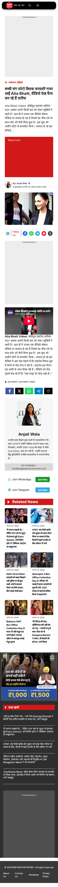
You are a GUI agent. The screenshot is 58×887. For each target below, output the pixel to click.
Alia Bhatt (13, 382)
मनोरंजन (12, 82)
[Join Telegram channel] (37, 233)
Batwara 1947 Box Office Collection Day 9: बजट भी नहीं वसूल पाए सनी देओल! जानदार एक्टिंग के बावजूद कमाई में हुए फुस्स (15, 631)
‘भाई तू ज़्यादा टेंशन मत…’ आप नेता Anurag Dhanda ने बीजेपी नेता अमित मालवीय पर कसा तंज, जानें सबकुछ (28, 718)
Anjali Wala (22, 183)
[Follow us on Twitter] (50, 233)
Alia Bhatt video (27, 382)
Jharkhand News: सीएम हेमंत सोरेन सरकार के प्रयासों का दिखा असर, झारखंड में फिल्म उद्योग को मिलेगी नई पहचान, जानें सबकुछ (29, 774)
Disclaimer (34, 874)
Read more (14, 140)
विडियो (20, 82)
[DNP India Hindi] (15, 5)
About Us (6, 875)
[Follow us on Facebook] (25, 233)
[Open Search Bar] (29, 5)
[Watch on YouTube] (44, 233)
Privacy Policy (46, 875)
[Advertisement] (29, 48)
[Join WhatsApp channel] (31, 233)
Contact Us (19, 875)
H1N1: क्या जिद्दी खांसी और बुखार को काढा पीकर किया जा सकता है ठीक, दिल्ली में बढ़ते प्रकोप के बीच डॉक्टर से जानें (42, 536)
